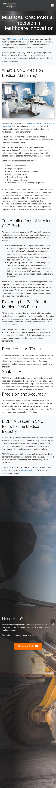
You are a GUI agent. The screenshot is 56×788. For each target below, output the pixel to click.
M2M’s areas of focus (17, 39)
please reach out (28, 470)
